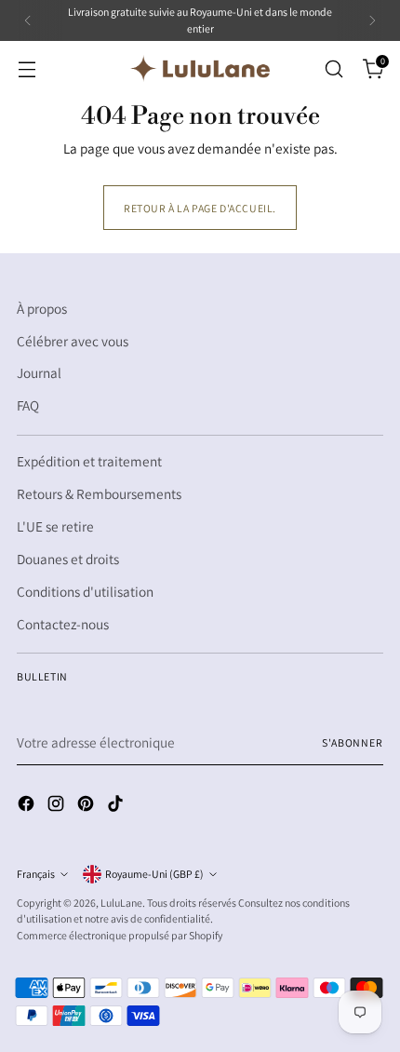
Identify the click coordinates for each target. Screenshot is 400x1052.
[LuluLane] (200, 68)
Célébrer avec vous (72, 340)
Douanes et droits (68, 558)
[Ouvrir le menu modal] (26, 68)
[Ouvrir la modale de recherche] (333, 68)
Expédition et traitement (89, 461)
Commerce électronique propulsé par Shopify (119, 935)
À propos (42, 308)
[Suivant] (372, 20)
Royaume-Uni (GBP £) (154, 874)
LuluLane (121, 903)
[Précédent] (27, 20)
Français (36, 874)
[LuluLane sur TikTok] (117, 806)
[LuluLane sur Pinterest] (87, 806)
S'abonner (352, 742)
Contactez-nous (63, 623)
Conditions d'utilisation (85, 591)
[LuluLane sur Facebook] (28, 806)
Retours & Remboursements (99, 493)
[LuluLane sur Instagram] (58, 806)
